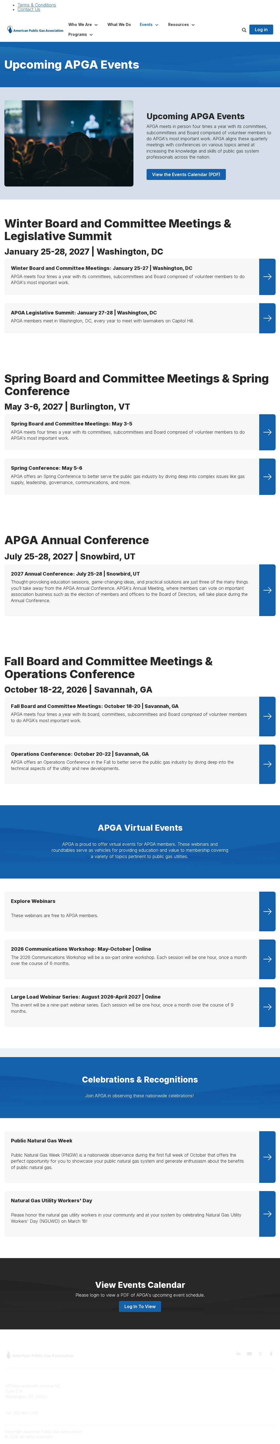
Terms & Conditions (37, 5)
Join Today (153, 1402)
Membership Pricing (161, 1386)
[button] (83, 25)
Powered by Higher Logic (252, 1431)
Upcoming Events (90, 1410)
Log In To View (140, 1306)
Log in (261, 29)
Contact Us (29, 9)
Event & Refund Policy (232, 1402)
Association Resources (163, 1394)
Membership (85, 1402)
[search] (237, 29)
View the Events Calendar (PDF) (186, 174)
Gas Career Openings (94, 1386)
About (79, 1394)
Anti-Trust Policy (226, 1410)
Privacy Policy (225, 1394)
